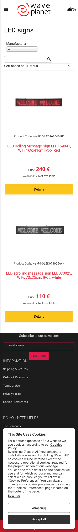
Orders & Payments (15, 377)
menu (5, 9)
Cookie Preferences (15, 402)
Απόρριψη (39, 508)
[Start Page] (33, 9)
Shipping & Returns (15, 369)
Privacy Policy (12, 393)
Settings (14, 495)
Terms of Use (11, 385)
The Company (12, 426)
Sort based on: (15, 66)
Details (39, 189)
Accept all (39, 519)
